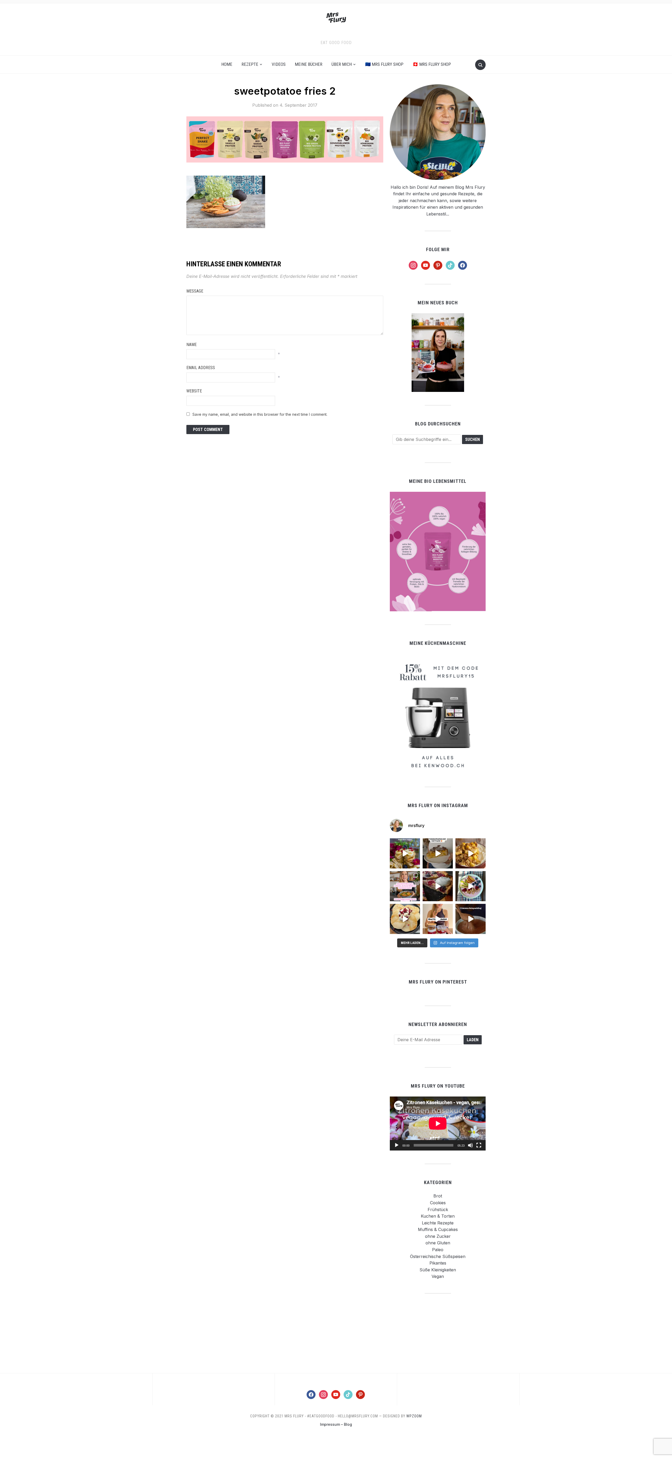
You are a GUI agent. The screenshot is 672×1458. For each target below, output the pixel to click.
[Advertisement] (438, 1333)
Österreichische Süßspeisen (437, 1256)
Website (194, 390)
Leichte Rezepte (438, 1222)
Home (226, 64)
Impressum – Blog (336, 1424)
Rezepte (250, 64)
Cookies (438, 1202)
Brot (437, 1195)
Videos (279, 64)
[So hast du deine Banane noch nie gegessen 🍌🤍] (470, 853)
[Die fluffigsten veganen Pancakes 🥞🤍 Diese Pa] (405, 919)
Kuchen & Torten (438, 1216)
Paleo (437, 1249)
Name (191, 344)
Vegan (438, 1276)
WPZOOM (414, 1416)
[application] (438, 1123)
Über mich (342, 64)
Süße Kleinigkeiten (437, 1269)
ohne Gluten (438, 1242)
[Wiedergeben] (396, 1145)
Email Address (200, 367)
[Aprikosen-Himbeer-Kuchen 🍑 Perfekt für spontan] (438, 853)
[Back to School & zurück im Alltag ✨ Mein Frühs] (438, 919)
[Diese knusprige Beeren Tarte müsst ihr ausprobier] (438, 886)
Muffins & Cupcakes (438, 1229)
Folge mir (438, 249)
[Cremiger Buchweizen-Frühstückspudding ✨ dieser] (470, 886)
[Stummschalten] (470, 1145)
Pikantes (437, 1263)
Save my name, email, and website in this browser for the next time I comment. (259, 414)
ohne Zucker (438, 1236)
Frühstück (438, 1209)
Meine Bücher (308, 64)
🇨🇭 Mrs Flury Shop (432, 64)
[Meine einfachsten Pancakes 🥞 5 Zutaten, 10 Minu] (405, 853)
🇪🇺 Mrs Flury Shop (384, 64)
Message (194, 291)
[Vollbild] (478, 1145)
